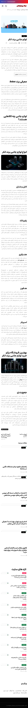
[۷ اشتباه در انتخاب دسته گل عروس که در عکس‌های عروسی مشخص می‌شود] (14, 482)
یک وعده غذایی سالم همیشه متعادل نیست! (18, 658)
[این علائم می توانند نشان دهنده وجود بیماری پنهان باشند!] (5, 596)
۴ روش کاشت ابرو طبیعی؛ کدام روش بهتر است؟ (6, 437)
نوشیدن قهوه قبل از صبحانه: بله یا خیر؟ (18, 638)
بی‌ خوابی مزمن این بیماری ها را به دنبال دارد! (18, 628)
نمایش (16, 74)
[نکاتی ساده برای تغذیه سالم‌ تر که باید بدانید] (5, 607)
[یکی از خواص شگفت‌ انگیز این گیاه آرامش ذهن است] (5, 668)
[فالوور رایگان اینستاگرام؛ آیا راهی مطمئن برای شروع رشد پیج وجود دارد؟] (14, 537)
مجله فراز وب (18, 691)
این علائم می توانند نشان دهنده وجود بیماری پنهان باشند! (19, 597)
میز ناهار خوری (16, 693)
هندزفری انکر (21, 260)
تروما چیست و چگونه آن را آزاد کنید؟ (18, 648)
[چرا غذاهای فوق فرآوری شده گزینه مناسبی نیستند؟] (5, 576)
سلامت (24, 593)
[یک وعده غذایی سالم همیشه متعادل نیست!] (5, 658)
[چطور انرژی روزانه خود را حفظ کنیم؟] (5, 617)
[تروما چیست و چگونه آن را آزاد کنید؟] (5, 648)
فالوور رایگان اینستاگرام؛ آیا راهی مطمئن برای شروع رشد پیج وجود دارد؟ (15, 550)
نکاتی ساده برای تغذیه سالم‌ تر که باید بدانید (18, 608)
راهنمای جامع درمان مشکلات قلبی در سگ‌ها (15, 467)
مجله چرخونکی (24, 10)
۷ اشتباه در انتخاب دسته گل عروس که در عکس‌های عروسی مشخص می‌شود (14, 495)
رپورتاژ (18, 10)
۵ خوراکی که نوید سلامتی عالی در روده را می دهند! (18, 586)
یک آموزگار (11, 691)
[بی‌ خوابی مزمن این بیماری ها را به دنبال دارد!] (5, 627)
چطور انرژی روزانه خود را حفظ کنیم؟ (18, 618)
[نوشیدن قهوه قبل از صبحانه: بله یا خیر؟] (5, 638)
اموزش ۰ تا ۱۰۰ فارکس (23, 436)
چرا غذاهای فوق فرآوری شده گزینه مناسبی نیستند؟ (18, 576)
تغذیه (24, 573)
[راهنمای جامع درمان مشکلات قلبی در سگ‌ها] (14, 455)
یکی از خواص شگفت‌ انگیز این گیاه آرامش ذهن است (18, 668)
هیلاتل (20, 380)
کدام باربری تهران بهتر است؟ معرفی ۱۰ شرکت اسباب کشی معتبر (14, 522)
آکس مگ (24, 691)
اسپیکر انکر (24, 328)
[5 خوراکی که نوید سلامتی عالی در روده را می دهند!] (5, 586)
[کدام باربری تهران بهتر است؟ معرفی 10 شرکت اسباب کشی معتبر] (14, 511)
